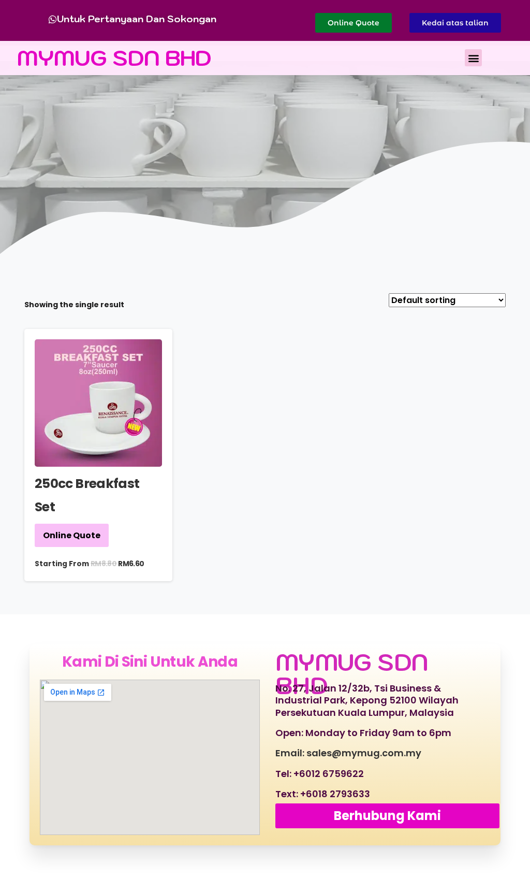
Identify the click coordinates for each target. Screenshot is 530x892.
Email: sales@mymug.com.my (348, 752)
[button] (473, 57)
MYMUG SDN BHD (114, 58)
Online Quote (71, 535)
